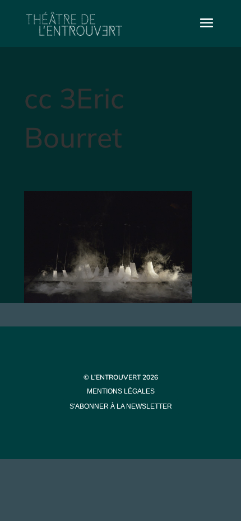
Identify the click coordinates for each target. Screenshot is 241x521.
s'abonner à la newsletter (120, 406)
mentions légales (121, 391)
